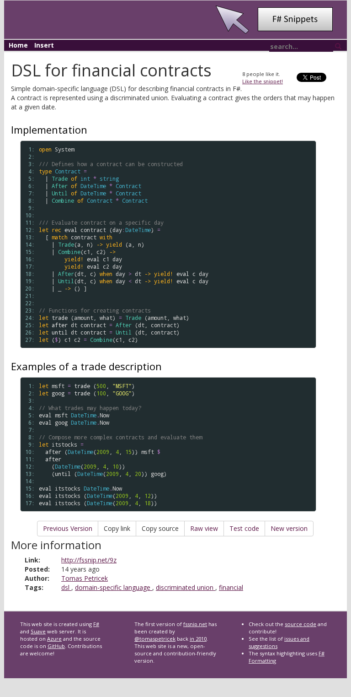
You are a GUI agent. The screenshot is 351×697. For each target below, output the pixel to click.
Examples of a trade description (86, 366)
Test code (244, 528)
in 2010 (198, 638)
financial (231, 587)
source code (300, 624)
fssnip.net (195, 624)
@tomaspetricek (155, 638)
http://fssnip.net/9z (89, 560)
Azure (54, 638)
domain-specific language (113, 587)
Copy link (117, 528)
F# (96, 624)
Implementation (49, 129)
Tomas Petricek (84, 578)
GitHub (56, 646)
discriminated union (185, 587)
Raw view (204, 528)
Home (18, 45)
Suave (38, 631)
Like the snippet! (262, 81)
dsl (66, 587)
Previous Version (67, 528)
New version (289, 528)
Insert (44, 45)
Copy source (160, 528)
